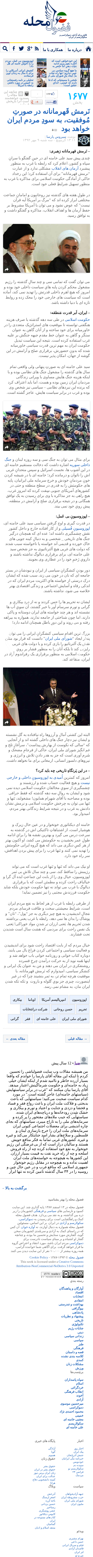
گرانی (14, 1019)
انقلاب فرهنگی (73, 1391)
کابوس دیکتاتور (47, 1514)
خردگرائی (77, 1387)
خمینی (79, 1415)
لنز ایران (78, 1552)
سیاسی (51, 1211)
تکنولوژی (77, 1324)
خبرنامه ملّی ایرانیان (72, 1458)
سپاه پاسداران (74, 1379)
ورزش (79, 1368)
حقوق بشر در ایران (44, 1469)
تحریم (83, 1009)
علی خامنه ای (46, 1019)
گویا (53, 1451)
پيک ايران (78, 1451)
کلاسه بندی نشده (72, 1356)
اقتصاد (79, 1292)
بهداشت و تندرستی (71, 1304)
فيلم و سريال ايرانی (72, 1545)
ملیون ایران (77, 1503)
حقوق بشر (49, 1466)
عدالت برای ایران (45, 1476)
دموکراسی (26, 1219)
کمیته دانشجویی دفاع (44, 1479)
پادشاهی (77, 1312)
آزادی (63, 1223)
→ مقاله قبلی (77, 1038)
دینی (80, 1332)
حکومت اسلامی (77, 319)
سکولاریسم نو (75, 1468)
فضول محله (46, 17)
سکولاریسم (75, 1423)
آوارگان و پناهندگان (71, 1288)
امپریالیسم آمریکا (54, 999)
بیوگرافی (77, 1308)
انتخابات (78, 1296)
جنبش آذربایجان (75, 1455)
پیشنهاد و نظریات (72, 1316)
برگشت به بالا (16, 1188)
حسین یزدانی (48, 1503)
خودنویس (78, 1461)
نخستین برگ (88, 47)
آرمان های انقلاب (65, 168)
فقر (27, 1019)
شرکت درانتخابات (35, 1009)
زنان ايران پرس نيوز (44, 1472)
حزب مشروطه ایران (72, 1497)
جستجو (4, 47)
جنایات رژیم (75, 1328)
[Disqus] (46, 1114)
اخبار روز (78, 1448)
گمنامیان (50, 1524)
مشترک (26, 47)
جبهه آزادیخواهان (74, 1493)
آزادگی (51, 1448)
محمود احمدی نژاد (71, 1411)
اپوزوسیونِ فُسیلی (76, 528)
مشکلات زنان (74, 1364)
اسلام (79, 1383)
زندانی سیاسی (73, 1336)
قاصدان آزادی (76, 1548)
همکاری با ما (53, 50)
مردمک (79, 1475)
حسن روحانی (63, 1009)
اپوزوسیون (79, 999)
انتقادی (78, 1300)
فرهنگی (39, 1211)
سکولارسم (76, 1223)
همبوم (52, 1455)
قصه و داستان (74, 1352)
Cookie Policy (39, 1257)
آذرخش (51, 1493)
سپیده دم (78, 1465)
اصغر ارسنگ (48, 1497)
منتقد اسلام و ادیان (45, 1527)
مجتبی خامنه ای (73, 1419)
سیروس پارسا (56, 137)
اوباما (32, 999)
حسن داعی (77, 1541)
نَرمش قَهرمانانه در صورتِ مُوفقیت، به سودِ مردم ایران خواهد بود (48, 119)
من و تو (79, 1555)
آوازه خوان (28, 1227)
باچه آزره (50, 1500)
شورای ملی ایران (58, 638)
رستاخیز (51, 1507)
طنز (80, 1344)
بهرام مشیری (76, 1538)
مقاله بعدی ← (15, 1038)
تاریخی (79, 1320)
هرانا (52, 1482)
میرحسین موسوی (71, 1403)
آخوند (79, 1395)
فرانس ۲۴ (77, 1471)
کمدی (79, 1360)
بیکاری (17, 999)
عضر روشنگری (47, 1510)
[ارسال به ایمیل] (20, 93)
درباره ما (75, 50)
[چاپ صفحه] (26, 93)
